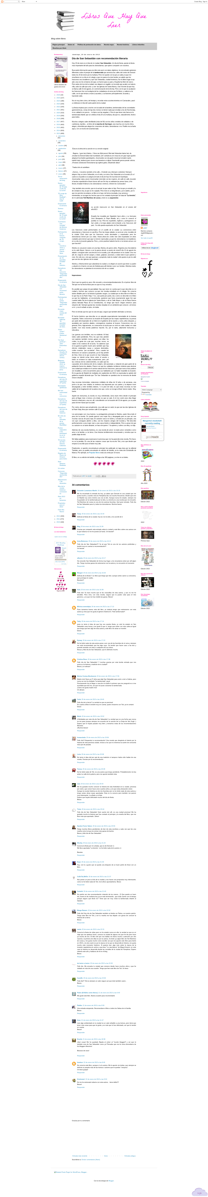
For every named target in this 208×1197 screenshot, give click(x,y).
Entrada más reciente (79, 1156)
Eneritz (79, 1039)
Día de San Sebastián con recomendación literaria (62, 289)
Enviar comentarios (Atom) (91, 1159)
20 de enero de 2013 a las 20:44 (93, 809)
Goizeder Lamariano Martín (87, 490)
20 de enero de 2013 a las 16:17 (94, 558)
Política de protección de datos (89, 44)
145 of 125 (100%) (60, 561)
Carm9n (80, 978)
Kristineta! (81, 1079)
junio (60, 159)
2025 (58, 98)
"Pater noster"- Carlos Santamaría (62, 333)
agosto (60, 153)
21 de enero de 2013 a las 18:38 (94, 1039)
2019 (58, 115)
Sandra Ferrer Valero (84, 826)
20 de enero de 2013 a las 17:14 (92, 621)
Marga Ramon (82, 910)
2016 (58, 124)
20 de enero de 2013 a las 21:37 (100, 876)
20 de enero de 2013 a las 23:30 (101, 963)
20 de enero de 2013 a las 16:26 (94, 573)
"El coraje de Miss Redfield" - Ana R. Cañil (62, 197)
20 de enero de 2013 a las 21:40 (95, 891)
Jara (78, 784)
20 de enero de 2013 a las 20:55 (104, 826)
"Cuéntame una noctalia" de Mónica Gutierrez (62, 225)
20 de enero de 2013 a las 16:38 (92, 589)
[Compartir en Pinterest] (105, 476)
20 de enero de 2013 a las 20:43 (92, 784)
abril (60, 165)
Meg (78, 526)
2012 (58, 516)
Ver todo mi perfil (146, 238)
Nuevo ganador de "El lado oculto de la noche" (62, 186)
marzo (60, 168)
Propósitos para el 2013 (61, 505)
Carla (79, 699)
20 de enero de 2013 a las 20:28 (94, 769)
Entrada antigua (130, 1156)
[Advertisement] (104, 1138)
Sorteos (60, 208)
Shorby (79, 843)
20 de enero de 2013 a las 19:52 (93, 716)
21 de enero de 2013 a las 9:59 (93, 1005)
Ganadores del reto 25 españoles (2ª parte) (62, 380)
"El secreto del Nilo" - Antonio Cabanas (62, 442)
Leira (79, 754)
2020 (58, 113)
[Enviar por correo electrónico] (97, 476)
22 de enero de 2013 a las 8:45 (94, 1062)
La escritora (150, 426)
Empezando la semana (62, 204)
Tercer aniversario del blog (62, 178)
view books (63, 564)
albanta (80, 558)
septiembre (62, 148)
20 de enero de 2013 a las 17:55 (108, 676)
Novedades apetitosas (62, 387)
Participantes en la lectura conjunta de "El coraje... (62, 236)
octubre (61, 145)
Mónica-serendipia (84, 606)
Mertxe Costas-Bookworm (86, 676)
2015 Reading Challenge (60, 544)
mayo (60, 162)
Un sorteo (61, 468)
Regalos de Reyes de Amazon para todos (62, 455)
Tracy (79, 514)
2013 (58, 133)
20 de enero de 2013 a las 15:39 (92, 526)
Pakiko (79, 1005)
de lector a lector (83, 963)
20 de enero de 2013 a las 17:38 (99, 659)
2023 (58, 104)
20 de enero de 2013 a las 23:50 (94, 978)
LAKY (145, 228)
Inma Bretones (82, 541)
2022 (58, 107)
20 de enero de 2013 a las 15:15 (109, 490)
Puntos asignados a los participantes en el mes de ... (62, 432)
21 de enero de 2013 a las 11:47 (92, 1020)
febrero (61, 171)
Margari (80, 573)
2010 (58, 522)
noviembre (62, 141)
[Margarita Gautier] (142, 379)
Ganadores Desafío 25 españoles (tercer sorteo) (62, 353)
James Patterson (152, 428)
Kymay (79, 640)
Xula (78, 589)
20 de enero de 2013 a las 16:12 (100, 541)
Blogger (111, 1181)
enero (60, 174)
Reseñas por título (59, 48)
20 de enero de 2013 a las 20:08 (92, 754)
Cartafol (80, 891)
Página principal (59, 44)
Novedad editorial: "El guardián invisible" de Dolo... (62, 322)
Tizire (79, 809)
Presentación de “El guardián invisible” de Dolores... (62, 260)
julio (60, 156)
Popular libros (94, 453)
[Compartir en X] (101, 476)
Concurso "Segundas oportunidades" (62, 473)
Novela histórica (123, 44)
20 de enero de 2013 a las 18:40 (93, 699)
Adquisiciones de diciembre (62, 481)
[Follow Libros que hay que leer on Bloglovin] (150, 249)
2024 (58, 101)
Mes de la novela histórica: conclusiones (62, 489)
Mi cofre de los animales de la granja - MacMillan (62, 420)
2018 (58, 118)
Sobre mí (71, 44)
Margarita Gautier (145, 376)
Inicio (106, 1156)
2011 (58, 519)
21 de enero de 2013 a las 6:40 (109, 993)
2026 (58, 95)
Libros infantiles (138, 44)
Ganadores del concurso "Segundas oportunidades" (62, 272)
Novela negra (109, 44)
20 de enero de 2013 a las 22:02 (99, 910)
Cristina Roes (82, 659)
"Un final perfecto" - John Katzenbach (62, 343)
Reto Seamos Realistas (62, 463)
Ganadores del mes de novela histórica (62, 410)
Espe (79, 862)
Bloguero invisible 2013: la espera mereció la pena (62, 365)
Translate (148, 394)
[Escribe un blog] (99, 476)
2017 (58, 121)
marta (79, 929)
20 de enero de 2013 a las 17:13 (103, 606)
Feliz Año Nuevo (61, 510)
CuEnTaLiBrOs (82, 876)
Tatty (79, 621)
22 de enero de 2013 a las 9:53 (96, 1079)
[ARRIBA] (200, 1192)
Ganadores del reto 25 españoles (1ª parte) (62, 401)
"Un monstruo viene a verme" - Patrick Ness (62, 248)
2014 (58, 130)
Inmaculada (81, 737)
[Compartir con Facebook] (103, 476)
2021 (58, 110)
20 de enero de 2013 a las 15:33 (93, 514)
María (79, 716)
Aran (79, 1020)
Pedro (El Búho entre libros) (87, 993)
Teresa (79, 769)
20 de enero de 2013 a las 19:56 (97, 737)
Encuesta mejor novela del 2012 (62, 311)
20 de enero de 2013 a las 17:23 (94, 640)
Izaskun (80, 1062)
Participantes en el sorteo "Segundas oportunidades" (62, 301)
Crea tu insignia (145, 381)
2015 (58, 127)
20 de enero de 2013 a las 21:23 (94, 843)
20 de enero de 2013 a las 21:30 (92, 862)
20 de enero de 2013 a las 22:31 (93, 929)
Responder (81, 507)
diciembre (61, 136)
